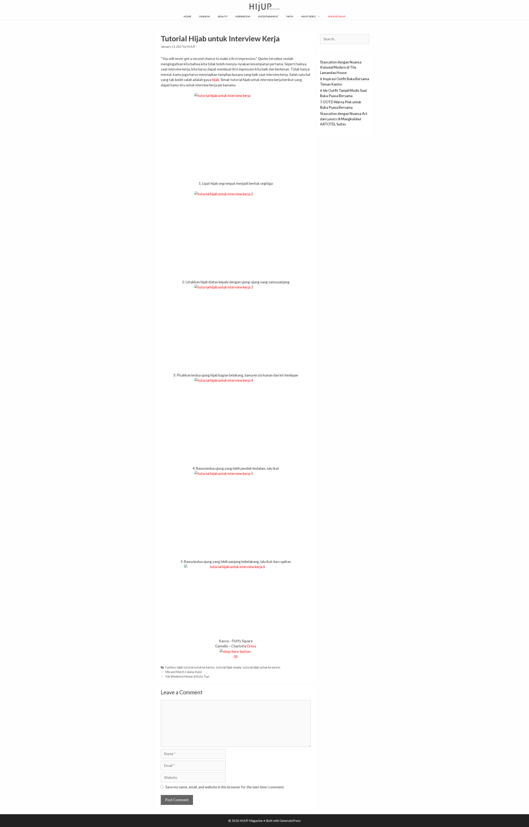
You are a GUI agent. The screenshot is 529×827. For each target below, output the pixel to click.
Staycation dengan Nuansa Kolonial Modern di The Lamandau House (340, 67)
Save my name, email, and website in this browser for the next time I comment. (225, 787)
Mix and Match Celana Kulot (183, 672)
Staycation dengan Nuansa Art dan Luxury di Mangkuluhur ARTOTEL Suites (343, 118)
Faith (289, 16)
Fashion (204, 16)
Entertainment (268, 16)
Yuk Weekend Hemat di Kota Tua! (187, 676)
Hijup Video (308, 16)
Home (187, 16)
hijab (215, 79)
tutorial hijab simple (228, 667)
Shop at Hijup (336, 16)
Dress (251, 646)
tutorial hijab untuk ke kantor (262, 667)
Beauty (223, 16)
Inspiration (243, 16)
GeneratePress (290, 820)
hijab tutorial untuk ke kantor (196, 667)
